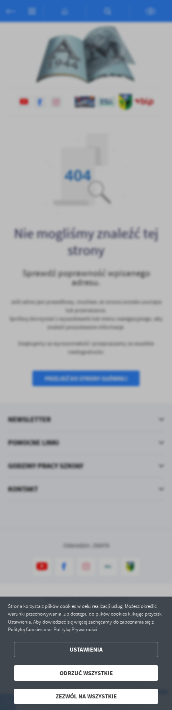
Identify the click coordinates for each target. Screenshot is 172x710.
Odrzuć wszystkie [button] (86, 673)
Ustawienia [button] (86, 649)
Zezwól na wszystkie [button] (86, 696)
